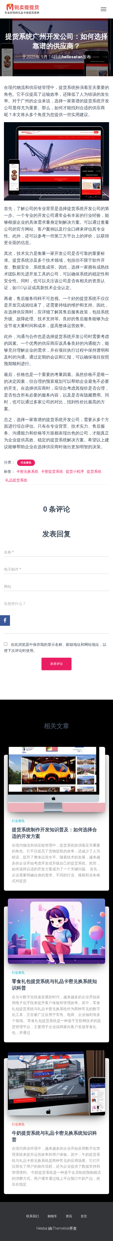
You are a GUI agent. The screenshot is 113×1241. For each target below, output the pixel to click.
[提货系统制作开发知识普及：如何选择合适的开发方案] (56, 779)
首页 (84, 1216)
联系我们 (32, 1216)
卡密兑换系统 (27, 471)
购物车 (52, 1216)
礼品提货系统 (16, 480)
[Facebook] (5, 620)
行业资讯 (26, 462)
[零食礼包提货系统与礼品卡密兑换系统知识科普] (56, 931)
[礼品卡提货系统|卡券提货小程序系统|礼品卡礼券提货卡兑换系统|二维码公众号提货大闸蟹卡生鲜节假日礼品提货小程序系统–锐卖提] (24, 9)
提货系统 (94, 471)
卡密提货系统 (52, 471)
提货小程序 (75, 471)
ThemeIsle (60, 1228)
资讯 (69, 1216)
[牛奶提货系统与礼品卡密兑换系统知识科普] (56, 1082)
